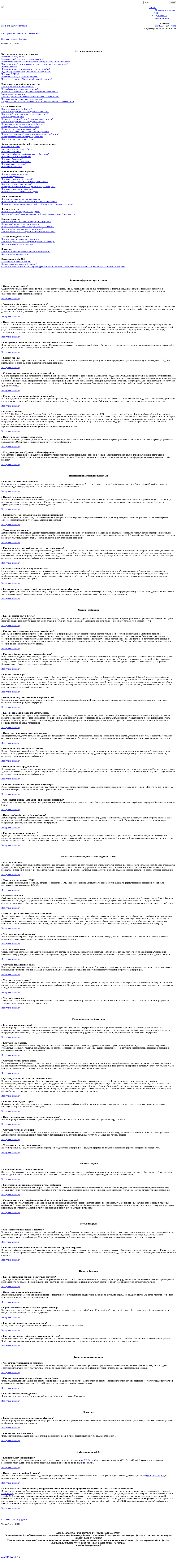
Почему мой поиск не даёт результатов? (20, 224)
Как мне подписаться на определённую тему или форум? (28, 241)
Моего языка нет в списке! (14, 94)
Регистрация (21, 26)
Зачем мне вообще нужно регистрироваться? (22, 59)
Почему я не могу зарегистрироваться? (19, 76)
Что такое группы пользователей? (17, 179)
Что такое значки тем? (11, 166)
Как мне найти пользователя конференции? (22, 229)
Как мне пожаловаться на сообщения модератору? (25, 131)
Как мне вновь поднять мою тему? (17, 139)
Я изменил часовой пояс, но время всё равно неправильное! (29, 91)
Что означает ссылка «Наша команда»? (19, 191)
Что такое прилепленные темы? (16, 161)
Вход (7, 26)
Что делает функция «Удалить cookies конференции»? (26, 79)
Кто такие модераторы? (12, 176)
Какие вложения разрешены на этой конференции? (25, 251)
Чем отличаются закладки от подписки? (20, 239)
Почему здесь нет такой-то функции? (19, 264)
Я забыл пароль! (9, 66)
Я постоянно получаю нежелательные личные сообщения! (29, 201)
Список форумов (19, 39)
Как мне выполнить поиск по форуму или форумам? (26, 221)
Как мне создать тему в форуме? (16, 109)
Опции (152, 7)
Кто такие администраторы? (14, 174)
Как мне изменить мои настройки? (17, 86)
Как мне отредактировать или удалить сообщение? (25, 111)
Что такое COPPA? (10, 74)
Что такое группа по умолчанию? (17, 189)
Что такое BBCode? (10, 146)
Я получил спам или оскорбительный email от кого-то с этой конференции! (37, 204)
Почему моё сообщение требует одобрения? (22, 136)
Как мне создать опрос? (12, 116)
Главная (5, 39)
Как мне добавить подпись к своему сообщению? (24, 114)
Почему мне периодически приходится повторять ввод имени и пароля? (35, 61)
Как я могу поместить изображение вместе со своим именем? (30, 96)
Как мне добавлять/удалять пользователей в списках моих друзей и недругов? (38, 214)
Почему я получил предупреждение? (18, 129)
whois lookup (7, 1493)
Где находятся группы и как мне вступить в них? (24, 181)
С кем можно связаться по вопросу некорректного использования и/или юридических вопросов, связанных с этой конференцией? (63, 266)
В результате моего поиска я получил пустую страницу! (27, 226)
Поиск (172, 26)
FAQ (161, 26)
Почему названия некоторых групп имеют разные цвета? (28, 186)
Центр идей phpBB (155, 1475)
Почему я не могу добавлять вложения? (20, 126)
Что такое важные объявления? (16, 156)
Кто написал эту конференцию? (16, 261)
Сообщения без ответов (12, 33)
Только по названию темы (161, 16)
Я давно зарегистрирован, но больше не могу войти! (26, 71)
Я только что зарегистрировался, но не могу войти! (25, 69)
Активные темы (32, 33)
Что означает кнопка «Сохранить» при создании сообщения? (30, 134)
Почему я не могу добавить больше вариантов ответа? (27, 119)
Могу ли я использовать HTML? (16, 149)
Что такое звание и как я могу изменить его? (22, 99)
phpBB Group (87, 1460)
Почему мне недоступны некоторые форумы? (23, 124)
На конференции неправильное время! (19, 89)
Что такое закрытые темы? (13, 164)
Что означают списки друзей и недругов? (20, 211)
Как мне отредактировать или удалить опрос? (23, 121)
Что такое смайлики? (11, 151)
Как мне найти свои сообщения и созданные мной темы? (28, 231)
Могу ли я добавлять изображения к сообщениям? (25, 154)
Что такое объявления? (12, 159)
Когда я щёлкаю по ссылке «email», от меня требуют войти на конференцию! (37, 101)
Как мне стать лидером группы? (16, 184)
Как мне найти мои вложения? (15, 254)
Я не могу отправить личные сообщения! (20, 199)
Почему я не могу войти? (13, 56)
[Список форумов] (27, 19)
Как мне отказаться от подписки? (17, 244)
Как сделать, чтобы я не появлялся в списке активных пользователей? (34, 64)
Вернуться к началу (10, 298)
